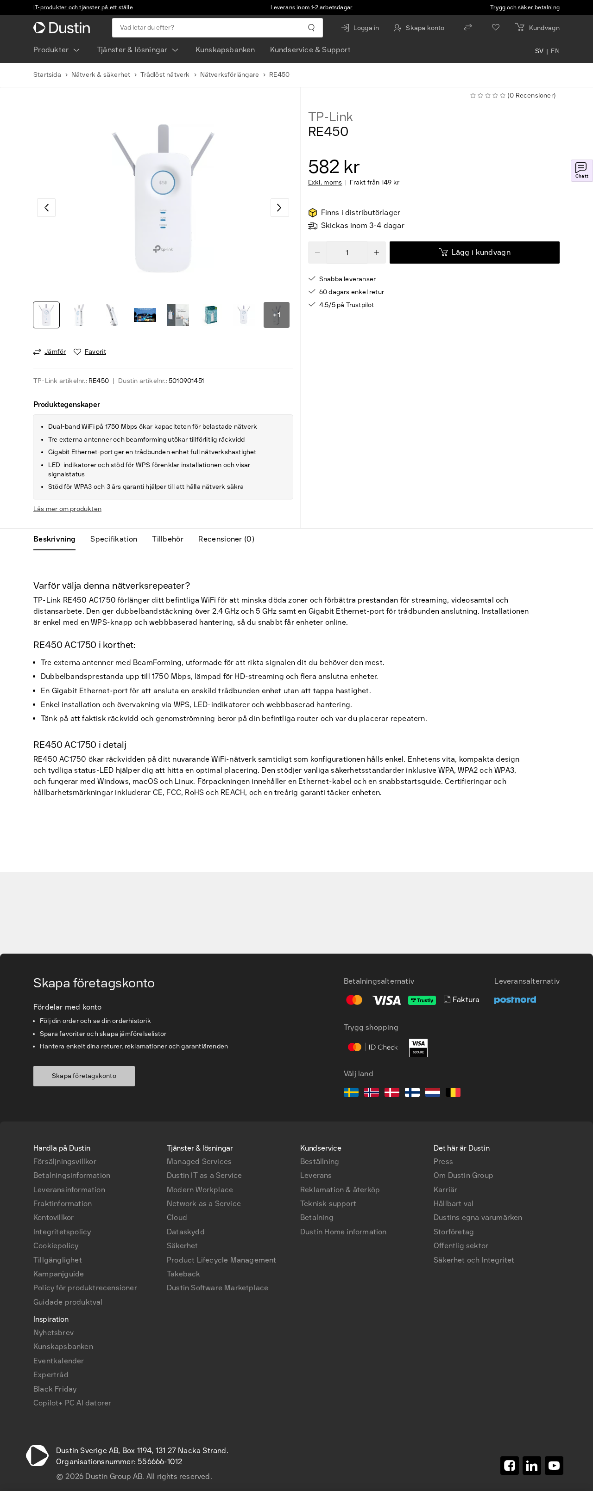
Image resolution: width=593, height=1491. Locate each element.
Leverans (316, 1175)
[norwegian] (371, 1094)
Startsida (47, 75)
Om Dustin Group (463, 1175)
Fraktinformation (62, 1203)
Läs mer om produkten (67, 509)
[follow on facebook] (509, 1465)
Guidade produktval (68, 1302)
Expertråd (51, 1374)
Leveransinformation (69, 1189)
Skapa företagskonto (84, 1076)
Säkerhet (182, 1245)
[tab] (58, 539)
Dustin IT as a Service (204, 1175)
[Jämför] (468, 27)
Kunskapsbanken (225, 49)
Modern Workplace (200, 1189)
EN (555, 52)
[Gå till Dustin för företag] (63, 27)
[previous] (46, 207)
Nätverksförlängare (229, 75)
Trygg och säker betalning (525, 7)
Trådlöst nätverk (164, 75)
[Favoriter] (495, 27)
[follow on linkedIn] (532, 1465)
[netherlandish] (432, 1094)
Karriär (445, 1189)
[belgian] (453, 1094)
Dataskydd (186, 1231)
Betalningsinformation (71, 1175)
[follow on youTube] (554, 1465)
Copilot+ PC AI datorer (72, 1403)
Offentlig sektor (461, 1245)
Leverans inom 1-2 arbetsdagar (312, 7)
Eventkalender (58, 1360)
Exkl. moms (325, 182)
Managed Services (199, 1161)
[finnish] (412, 1094)
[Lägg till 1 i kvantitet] (376, 252)
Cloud (177, 1217)
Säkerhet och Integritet (474, 1260)
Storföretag (454, 1231)
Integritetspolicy (62, 1231)
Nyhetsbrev (53, 1332)
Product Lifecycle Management (222, 1260)
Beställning (319, 1161)
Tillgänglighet (57, 1260)
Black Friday (54, 1389)
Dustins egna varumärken (478, 1217)
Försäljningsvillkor (64, 1161)
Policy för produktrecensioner (85, 1287)
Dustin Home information (343, 1231)
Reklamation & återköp (340, 1189)
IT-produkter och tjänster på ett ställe (83, 7)
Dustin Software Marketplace (217, 1287)
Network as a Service (204, 1203)
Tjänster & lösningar (132, 49)
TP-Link (330, 117)
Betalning (317, 1217)
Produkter (51, 49)
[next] (280, 207)
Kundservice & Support (310, 49)
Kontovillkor (53, 1217)
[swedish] (351, 1094)
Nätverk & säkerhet (101, 75)
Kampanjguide (58, 1273)
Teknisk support (328, 1203)
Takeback (184, 1273)
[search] (311, 27)
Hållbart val (453, 1203)
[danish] (392, 1094)
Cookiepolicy (55, 1245)
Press (443, 1161)
